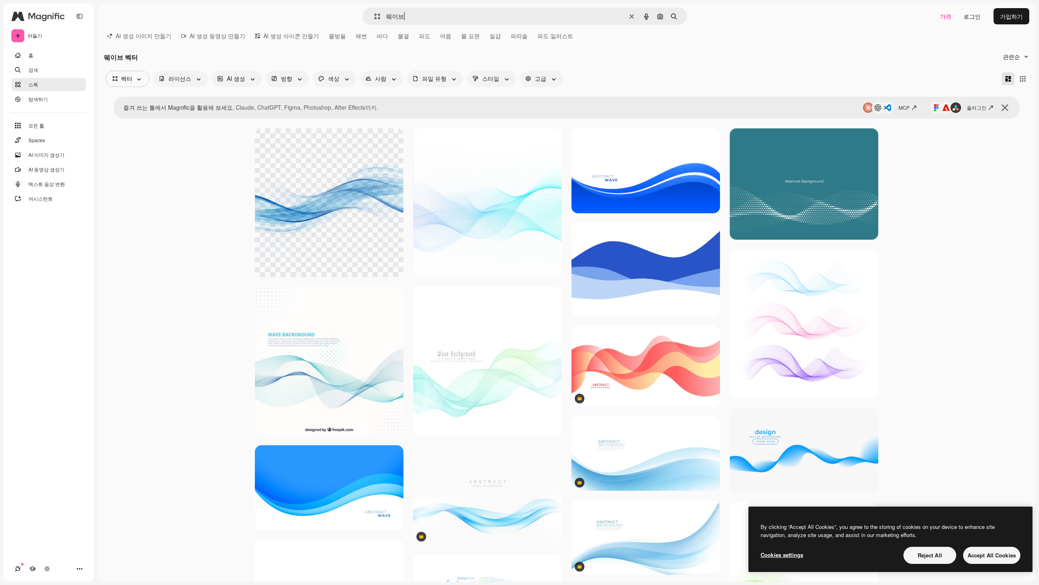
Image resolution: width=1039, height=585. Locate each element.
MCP (904, 107)
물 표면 (470, 36)
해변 (361, 36)
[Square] (1022, 78)
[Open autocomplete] (374, 16)
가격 (945, 16)
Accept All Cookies (992, 555)
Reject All (930, 555)
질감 (495, 36)
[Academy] (32, 568)
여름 (445, 36)
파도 (424, 36)
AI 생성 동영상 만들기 (217, 36)
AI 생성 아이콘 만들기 (291, 36)
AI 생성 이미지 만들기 (143, 36)
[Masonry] (1008, 78)
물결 (403, 36)
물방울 (337, 36)
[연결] (17, 568)
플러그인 (976, 107)
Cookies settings (782, 555)
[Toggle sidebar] (79, 16)
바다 (382, 36)
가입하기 (1011, 16)
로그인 (972, 16)
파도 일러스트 (555, 36)
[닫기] (1005, 108)
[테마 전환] (47, 568)
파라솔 (519, 36)
